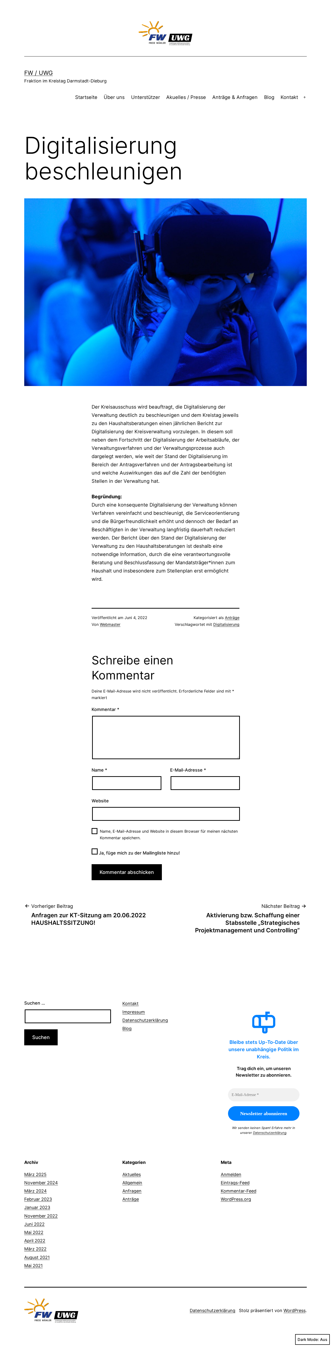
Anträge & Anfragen (235, 97)
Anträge (232, 617)
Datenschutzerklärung (145, 1020)
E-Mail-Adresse (188, 770)
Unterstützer (145, 97)
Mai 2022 (33, 1232)
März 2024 (35, 1190)
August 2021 (37, 1257)
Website (100, 800)
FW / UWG (38, 72)
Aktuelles (131, 1174)
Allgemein (132, 1182)
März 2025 (35, 1174)
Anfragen (132, 1190)
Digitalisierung (226, 624)
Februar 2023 (38, 1199)
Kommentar (105, 709)
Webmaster (110, 624)
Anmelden (231, 1174)
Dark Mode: (308, 1339)
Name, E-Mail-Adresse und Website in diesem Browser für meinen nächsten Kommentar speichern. (169, 834)
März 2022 (35, 1248)
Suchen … (34, 1003)
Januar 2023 (37, 1207)
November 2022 (41, 1215)
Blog (269, 97)
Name (99, 770)
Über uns (114, 97)
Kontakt (289, 97)
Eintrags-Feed (235, 1182)
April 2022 (34, 1240)
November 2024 (41, 1182)
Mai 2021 (33, 1265)
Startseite (86, 97)
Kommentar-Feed (238, 1190)
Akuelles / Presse (186, 97)
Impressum (133, 1012)
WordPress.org (236, 1199)
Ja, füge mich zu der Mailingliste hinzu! (139, 852)
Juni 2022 (34, 1224)
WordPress (295, 1310)
